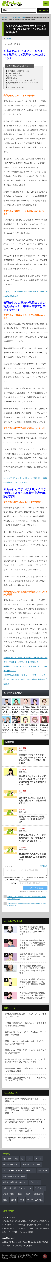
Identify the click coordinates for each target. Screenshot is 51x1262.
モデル (29, 1159)
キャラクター (39, 1188)
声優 (16, 1159)
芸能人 (5, 1200)
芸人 (22, 1159)
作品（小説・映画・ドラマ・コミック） (17, 1188)
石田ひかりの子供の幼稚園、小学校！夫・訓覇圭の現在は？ (32, 819)
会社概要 (29, 1232)
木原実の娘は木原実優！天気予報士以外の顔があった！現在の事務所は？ (26, 904)
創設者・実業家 (8, 1194)
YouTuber (25, 1165)
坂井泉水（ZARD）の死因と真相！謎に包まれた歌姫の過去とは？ (32, 800)
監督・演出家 (43, 1170)
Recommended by (37, 735)
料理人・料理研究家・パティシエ (15, 1182)
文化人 (28, 1194)
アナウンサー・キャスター (12, 1170)
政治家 (20, 1194)
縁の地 (13, 1200)
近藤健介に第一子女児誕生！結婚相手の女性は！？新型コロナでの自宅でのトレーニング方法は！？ (25, 1110)
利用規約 (43, 866)
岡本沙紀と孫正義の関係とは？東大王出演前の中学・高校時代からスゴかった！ (26, 897)
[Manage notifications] (45, 1256)
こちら (13, 1246)
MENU (46, 3)
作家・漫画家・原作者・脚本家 (14, 1176)
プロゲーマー (35, 1182)
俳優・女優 (21, 17)
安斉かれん (9, 38)
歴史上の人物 (38, 1194)
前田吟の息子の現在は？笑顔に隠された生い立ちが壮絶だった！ (32, 857)
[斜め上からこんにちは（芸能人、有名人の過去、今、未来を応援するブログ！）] (12, 4)
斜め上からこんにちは (9, 17)
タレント (38, 1159)
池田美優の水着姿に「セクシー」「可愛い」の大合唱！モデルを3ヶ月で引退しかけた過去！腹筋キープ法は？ (25, 679)
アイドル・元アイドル (35, 1200)
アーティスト (30, 1170)
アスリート (36, 1165)
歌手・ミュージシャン (26, 793)
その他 (21, 1200)
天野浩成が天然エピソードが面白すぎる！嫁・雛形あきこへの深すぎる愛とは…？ (32, 838)
